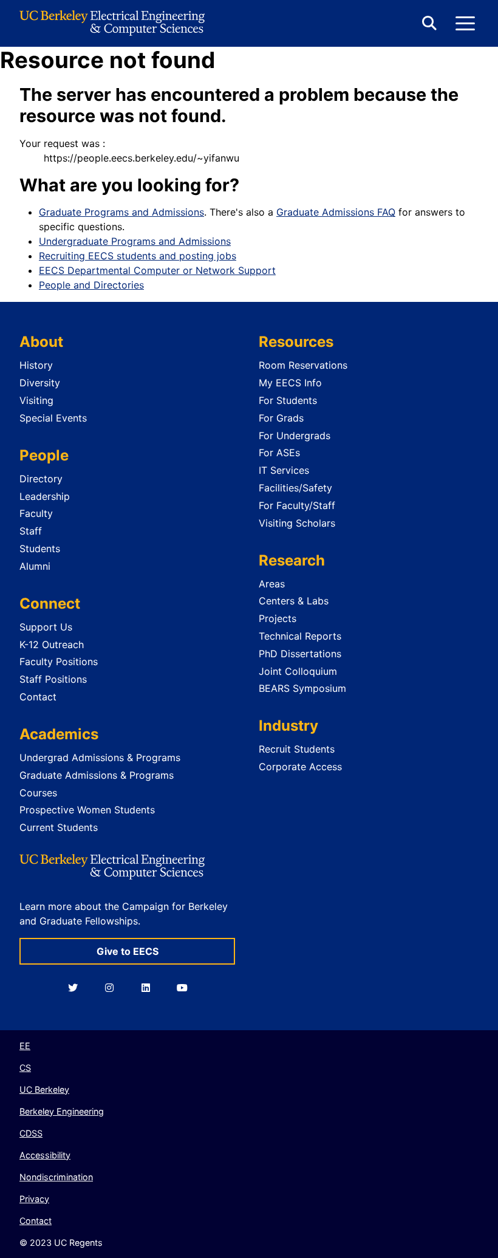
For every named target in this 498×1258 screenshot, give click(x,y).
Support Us (45, 627)
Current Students (58, 827)
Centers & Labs (294, 601)
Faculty (36, 513)
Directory (41, 479)
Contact (37, 697)
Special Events (53, 418)
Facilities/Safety (295, 488)
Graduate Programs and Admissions (121, 212)
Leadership (44, 496)
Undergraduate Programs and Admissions (135, 241)
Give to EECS (128, 951)
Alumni (34, 566)
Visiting (36, 400)
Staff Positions (53, 679)
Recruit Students (297, 749)
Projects (277, 618)
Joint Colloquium (298, 671)
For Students (288, 400)
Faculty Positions (58, 661)
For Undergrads (294, 435)
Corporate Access (300, 767)
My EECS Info (290, 383)
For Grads (281, 418)
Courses (38, 793)
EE (24, 1046)
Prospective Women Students (87, 810)
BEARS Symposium (302, 688)
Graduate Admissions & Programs (96, 775)
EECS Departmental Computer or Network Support (157, 270)
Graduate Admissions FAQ (335, 212)
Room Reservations (303, 365)
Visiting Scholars (297, 523)
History (36, 365)
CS (25, 1067)
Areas (272, 584)
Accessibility (44, 1155)
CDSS (31, 1133)
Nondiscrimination (56, 1177)
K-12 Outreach (51, 644)
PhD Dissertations (300, 654)
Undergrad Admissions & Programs (99, 757)
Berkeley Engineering (61, 1111)
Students (39, 548)
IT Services (284, 470)
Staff (30, 531)
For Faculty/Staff (297, 505)
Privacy (34, 1199)
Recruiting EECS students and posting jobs (137, 256)
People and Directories (91, 285)
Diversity (39, 383)
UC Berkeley (44, 1089)
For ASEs (279, 452)
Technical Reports (300, 636)
